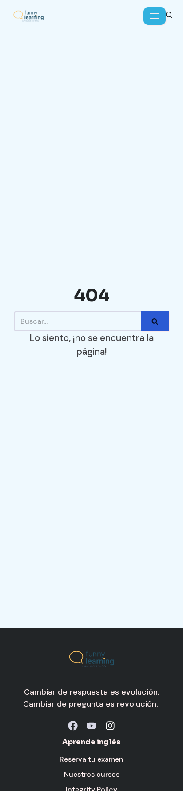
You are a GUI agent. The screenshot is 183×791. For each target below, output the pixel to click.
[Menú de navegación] (154, 16)
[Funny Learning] (28, 16)
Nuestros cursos (91, 774)
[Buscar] (155, 321)
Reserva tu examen (91, 759)
